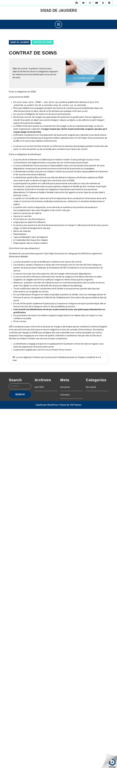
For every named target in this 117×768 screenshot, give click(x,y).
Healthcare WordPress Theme (51, 405)
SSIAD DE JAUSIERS (58, 10)
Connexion (65, 395)
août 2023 (39, 387)
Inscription (65, 387)
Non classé (91, 387)
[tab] (58, 24)
